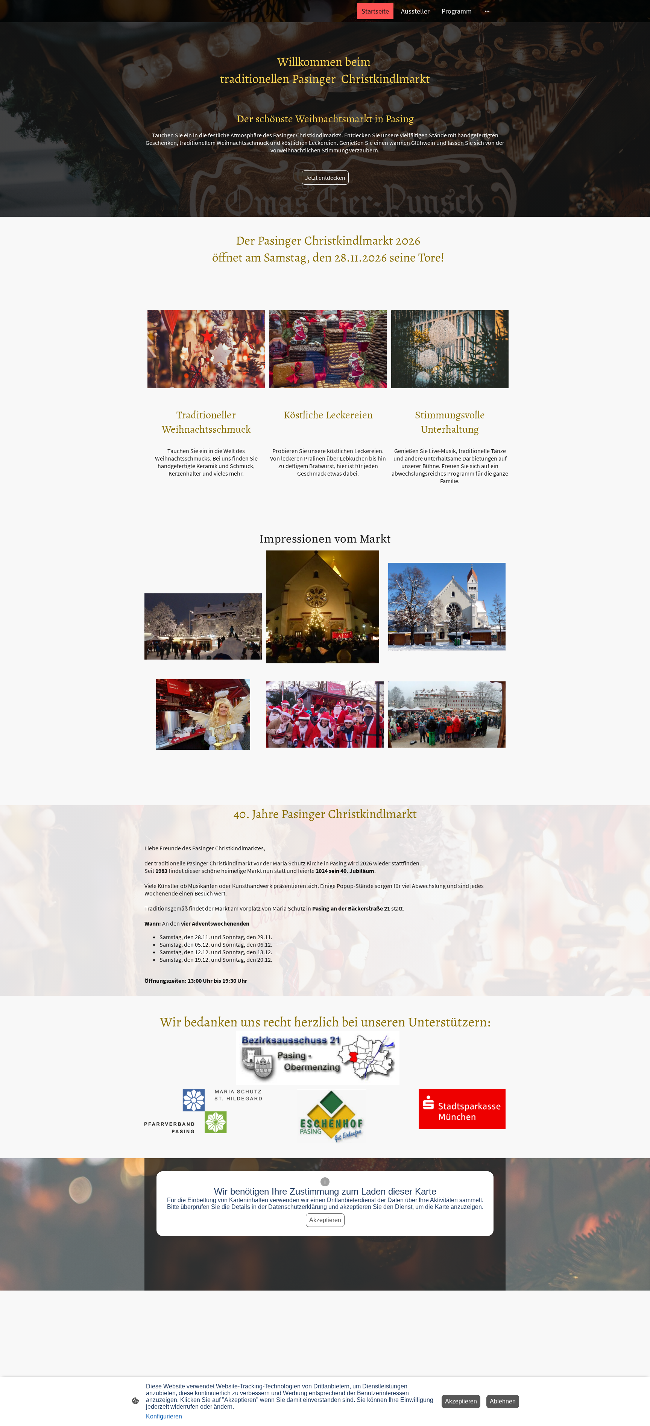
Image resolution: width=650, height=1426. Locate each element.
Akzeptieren (325, 1220)
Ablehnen (503, 1401)
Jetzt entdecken (325, 177)
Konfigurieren (164, 1416)
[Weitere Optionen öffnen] (487, 11)
